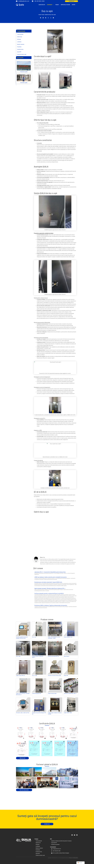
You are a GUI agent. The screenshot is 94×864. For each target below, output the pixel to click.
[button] (40, 18)
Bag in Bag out (66, 656)
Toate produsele (20, 34)
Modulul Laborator (20, 44)
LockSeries (19, 41)
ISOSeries (19, 39)
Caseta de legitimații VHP (36, 693)
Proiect (57, 4)
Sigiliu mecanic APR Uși (20, 675)
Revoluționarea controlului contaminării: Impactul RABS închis (48, 582)
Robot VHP (66, 675)
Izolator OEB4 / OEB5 (68, 712)
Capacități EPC (42, 4)
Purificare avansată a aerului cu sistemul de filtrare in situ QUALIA (49, 593)
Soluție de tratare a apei (21, 54)
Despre (73, 4)
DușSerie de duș (48, 14)
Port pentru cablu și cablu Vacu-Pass (22, 712)
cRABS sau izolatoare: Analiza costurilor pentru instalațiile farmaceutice (50, 577)
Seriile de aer (19, 36)
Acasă (40, 14)
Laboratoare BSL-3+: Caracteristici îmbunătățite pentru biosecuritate (50, 572)
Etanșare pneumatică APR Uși (53, 656)
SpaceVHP (19, 51)
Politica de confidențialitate (73, 857)
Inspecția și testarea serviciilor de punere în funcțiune (61, 840)
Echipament (49, 4)
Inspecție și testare (65, 4)
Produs (43, 14)
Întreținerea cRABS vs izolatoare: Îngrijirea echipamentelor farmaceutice (50, 605)
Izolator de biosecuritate (52, 693)
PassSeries (19, 46)
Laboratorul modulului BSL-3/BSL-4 (70, 693)
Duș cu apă (18, 656)
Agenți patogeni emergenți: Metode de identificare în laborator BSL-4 (49, 588)
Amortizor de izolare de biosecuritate (54, 675)
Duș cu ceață (34, 675)
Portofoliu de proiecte (55, 844)
